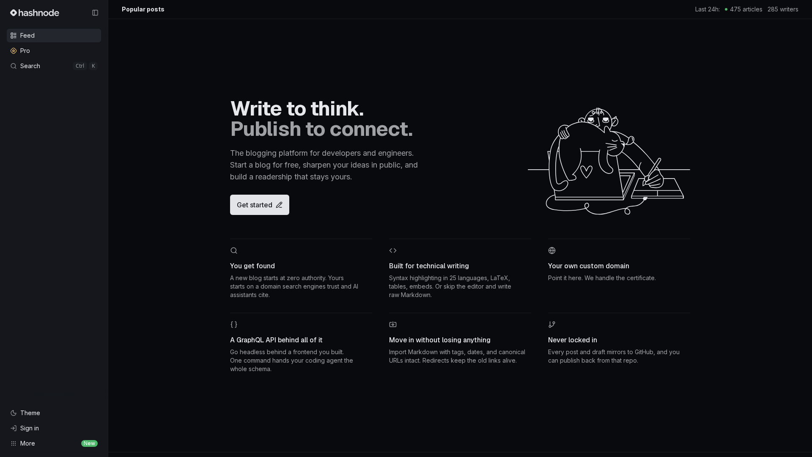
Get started (254, 205)
